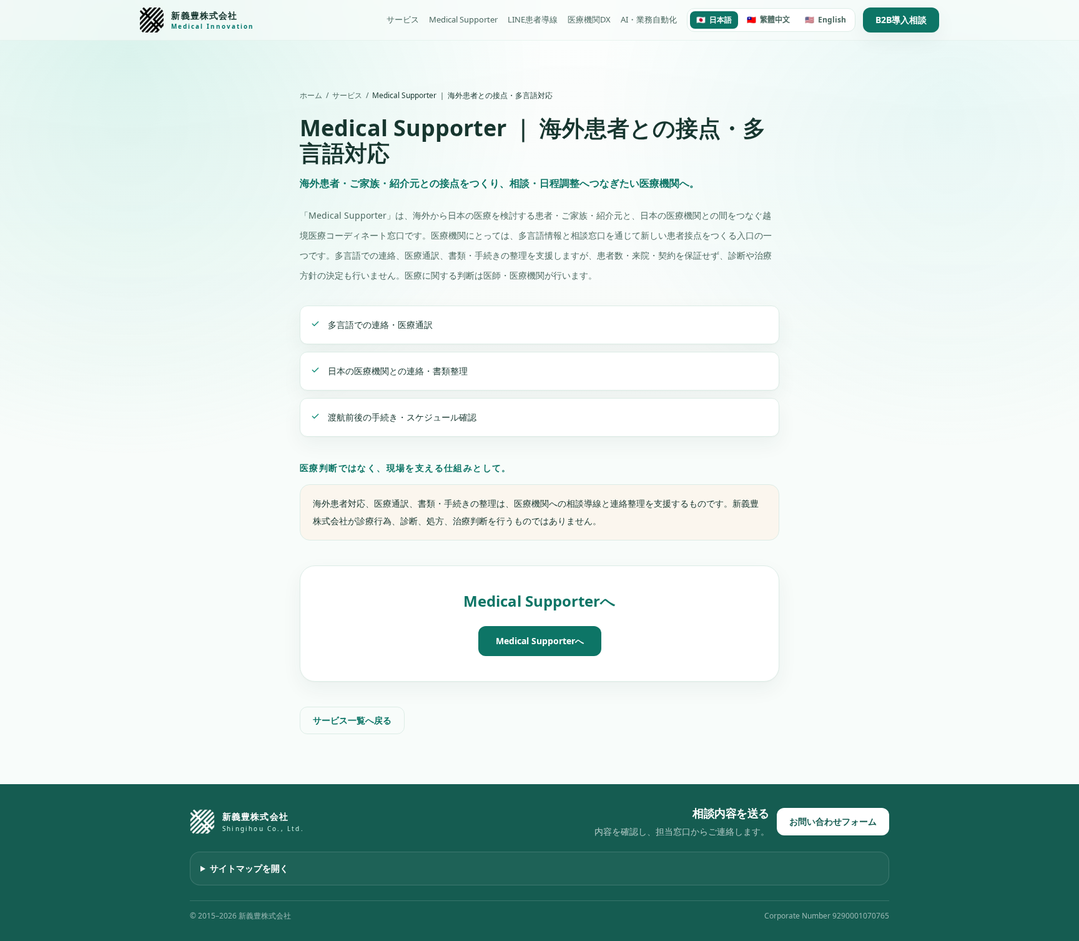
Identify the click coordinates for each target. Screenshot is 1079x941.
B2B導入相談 (901, 20)
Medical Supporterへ (540, 641)
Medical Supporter (463, 19)
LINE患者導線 (533, 19)
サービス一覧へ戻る (352, 720)
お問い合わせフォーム (833, 821)
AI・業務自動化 (649, 19)
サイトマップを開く (249, 868)
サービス (403, 19)
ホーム (311, 96)
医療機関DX (589, 19)
